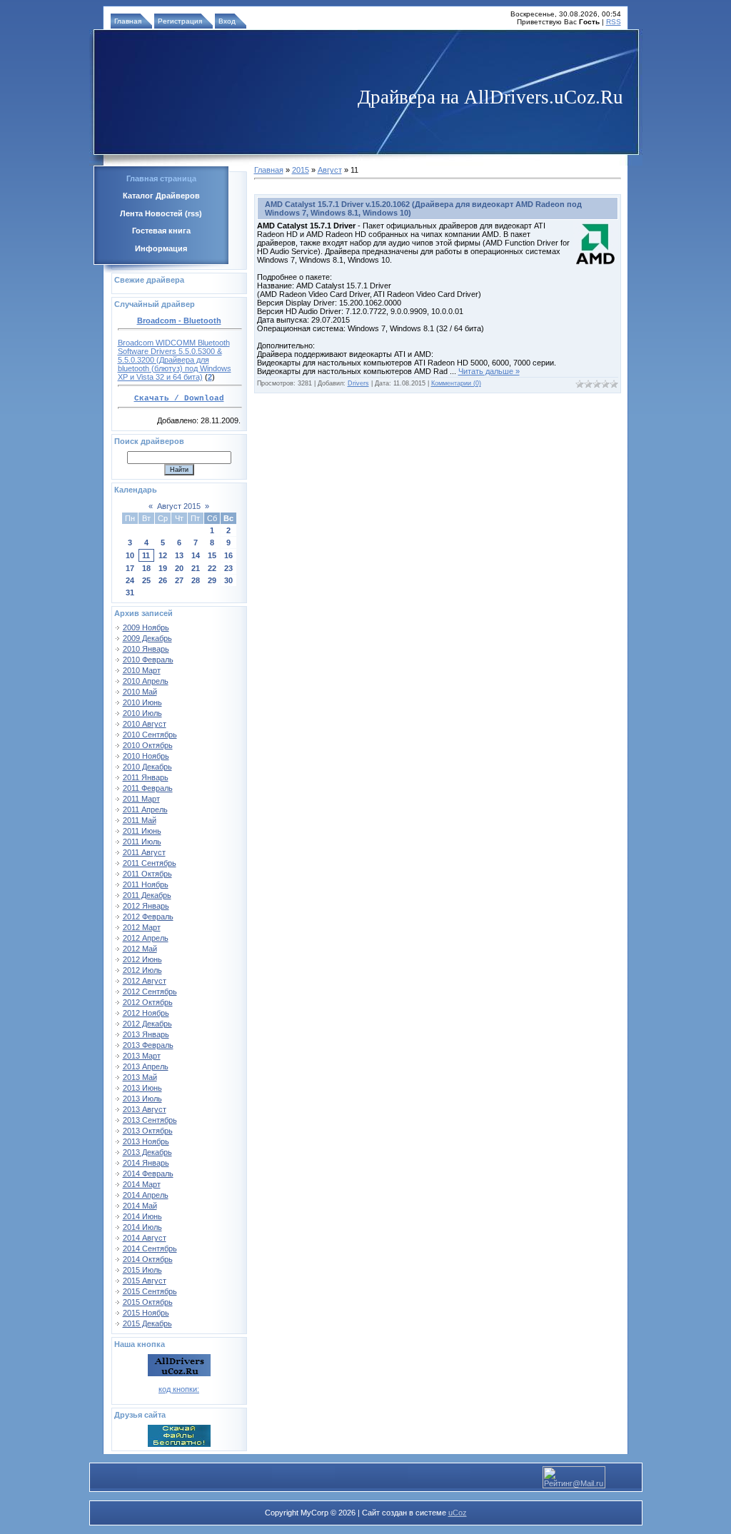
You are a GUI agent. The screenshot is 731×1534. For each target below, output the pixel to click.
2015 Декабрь (147, 1323)
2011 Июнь (142, 831)
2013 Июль (142, 1098)
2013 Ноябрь (146, 1141)
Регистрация (180, 21)
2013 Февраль (148, 1045)
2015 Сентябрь (150, 1291)
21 (195, 568)
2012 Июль (142, 970)
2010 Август (144, 724)
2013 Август (144, 1109)
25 (146, 580)
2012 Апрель (145, 938)
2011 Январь (145, 777)
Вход (227, 21)
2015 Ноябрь (146, 1312)
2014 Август (144, 1237)
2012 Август (144, 981)
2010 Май (140, 691)
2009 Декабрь (147, 638)
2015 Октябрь (148, 1302)
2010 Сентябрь (150, 734)
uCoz (457, 1512)
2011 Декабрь (147, 895)
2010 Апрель (145, 681)
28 (195, 580)
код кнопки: (178, 1389)
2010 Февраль (148, 659)
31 (130, 592)
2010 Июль (142, 713)
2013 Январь (146, 1034)
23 (228, 568)
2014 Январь (146, 1163)
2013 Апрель (145, 1066)
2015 (300, 170)
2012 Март (142, 927)
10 (130, 555)
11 (146, 555)
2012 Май (140, 948)
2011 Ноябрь (145, 884)
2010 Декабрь (147, 766)
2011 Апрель (145, 809)
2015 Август (144, 1280)
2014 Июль (142, 1227)
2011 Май (139, 820)
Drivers (358, 383)
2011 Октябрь (147, 873)
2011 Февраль (148, 788)
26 (162, 580)
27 (179, 580)
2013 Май (140, 1077)
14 (195, 555)
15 (212, 555)
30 (228, 580)
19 (162, 568)
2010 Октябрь (148, 745)
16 (228, 555)
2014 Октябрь (148, 1259)
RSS (613, 22)
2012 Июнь (142, 959)
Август (330, 170)
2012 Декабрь (147, 1023)
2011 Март (141, 798)
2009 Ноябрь (146, 627)
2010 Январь (146, 649)
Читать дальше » (489, 371)
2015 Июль (142, 1270)
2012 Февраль (148, 916)
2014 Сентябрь (150, 1248)
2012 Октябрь (148, 1002)
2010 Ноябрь (146, 756)
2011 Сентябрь (149, 863)
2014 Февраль (148, 1173)
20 (179, 568)
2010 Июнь (142, 702)
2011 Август (144, 852)
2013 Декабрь (147, 1152)
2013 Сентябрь (150, 1120)
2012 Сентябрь (150, 991)
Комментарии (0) (456, 383)
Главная (127, 21)
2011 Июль (142, 841)
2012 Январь (146, 906)
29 (212, 580)
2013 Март (142, 1055)
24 (130, 580)
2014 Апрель (145, 1195)
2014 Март (142, 1184)
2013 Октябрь (148, 1130)
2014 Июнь (142, 1216)
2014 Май (140, 1205)
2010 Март (142, 670)
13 (179, 555)
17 (130, 568)
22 (212, 568)
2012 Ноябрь (146, 1013)
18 (146, 568)
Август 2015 (179, 506)
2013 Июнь (142, 1088)
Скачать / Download (179, 398)
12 (162, 555)
